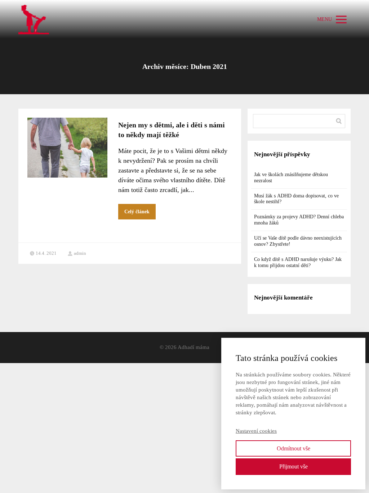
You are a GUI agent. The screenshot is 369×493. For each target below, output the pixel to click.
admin (80, 253)
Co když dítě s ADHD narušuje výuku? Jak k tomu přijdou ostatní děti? (298, 262)
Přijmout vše (293, 466)
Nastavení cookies (256, 431)
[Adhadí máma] (33, 19)
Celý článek (137, 211)
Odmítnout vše (293, 448)
